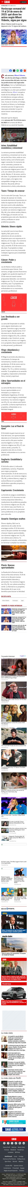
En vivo (24, 2)
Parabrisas (21, 1150)
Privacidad (16, 1168)
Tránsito (21, 1170)
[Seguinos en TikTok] (16, 1143)
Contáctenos (7, 1168)
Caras (15, 1156)
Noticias (14, 1147)
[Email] (25, 70)
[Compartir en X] (14, 70)
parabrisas (14, 984)
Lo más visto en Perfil (11, 1078)
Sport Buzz (8, 1161)
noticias (14, 913)
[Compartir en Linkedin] (21, 70)
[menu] (2, 2)
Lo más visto (7, 1033)
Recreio (15, 1161)
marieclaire (14, 936)
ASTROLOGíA (4, 5)
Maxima (21, 1161)
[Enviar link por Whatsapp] (17, 70)
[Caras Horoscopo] (14, 1131)
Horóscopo (15, 600)
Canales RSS (8, 1165)
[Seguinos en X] (12, 1143)
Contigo (21, 1156)
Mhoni (15, 92)
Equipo (22, 1168)
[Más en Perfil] (10, 909)
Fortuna (6, 1150)
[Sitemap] (24, 1143)
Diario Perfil (6, 1147)
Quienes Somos (18, 1165)
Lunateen (10, 1152)
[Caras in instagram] (4, 1143)
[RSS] (20, 1143)
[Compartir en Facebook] (10, 70)
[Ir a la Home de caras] (7, 3)
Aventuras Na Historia (9, 1159)
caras (14, 960)
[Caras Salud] (14, 1123)
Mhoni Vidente (19, 75)
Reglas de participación (11, 1170)
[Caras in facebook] (8, 1143)
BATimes (17, 1152)
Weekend (13, 1150)
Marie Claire (21, 1147)
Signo (22, 600)
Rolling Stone (21, 1159)
